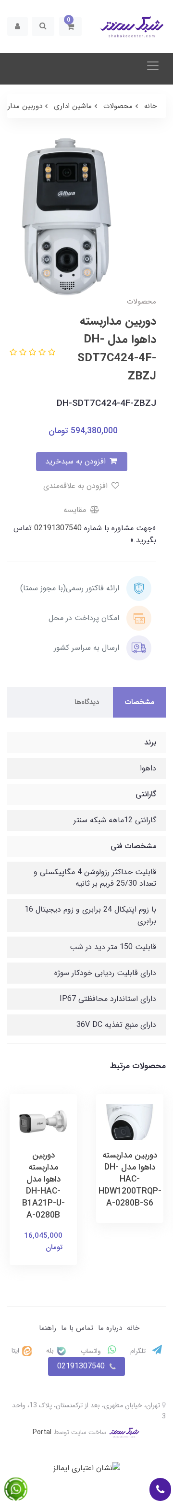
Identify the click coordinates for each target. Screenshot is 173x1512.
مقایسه (75, 510)
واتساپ (92, 1351)
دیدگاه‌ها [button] (86, 702)
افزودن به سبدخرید (76, 461)
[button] (70, 26)
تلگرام (139, 1351)
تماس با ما (77, 1328)
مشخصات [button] (139, 702)
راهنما (47, 1328)
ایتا (16, 1350)
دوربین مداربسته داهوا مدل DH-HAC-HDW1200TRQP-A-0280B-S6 (130, 1179)
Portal (42, 1432)
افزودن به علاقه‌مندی (76, 486)
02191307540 (57, 528)
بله (51, 1350)
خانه (133, 1328)
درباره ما (110, 1328)
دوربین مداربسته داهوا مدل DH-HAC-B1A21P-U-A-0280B (43, 1185)
